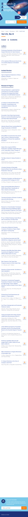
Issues (7, 31)
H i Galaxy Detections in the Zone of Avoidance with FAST (10, 362)
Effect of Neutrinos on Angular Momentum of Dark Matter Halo (11, 352)
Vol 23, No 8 (22, 31)
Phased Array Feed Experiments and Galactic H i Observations (10, 295)
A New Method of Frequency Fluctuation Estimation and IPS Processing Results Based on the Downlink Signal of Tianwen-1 (11, 329)
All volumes (12, 31)
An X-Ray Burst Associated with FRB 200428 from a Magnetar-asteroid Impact (11, 239)
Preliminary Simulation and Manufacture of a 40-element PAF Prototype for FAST (11, 179)
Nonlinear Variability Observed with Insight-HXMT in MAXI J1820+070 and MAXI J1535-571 (10, 342)
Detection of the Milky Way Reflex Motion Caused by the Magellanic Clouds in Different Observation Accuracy (11, 252)
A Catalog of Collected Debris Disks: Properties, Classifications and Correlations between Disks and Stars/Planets (10, 105)
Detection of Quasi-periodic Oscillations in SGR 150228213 (11, 270)
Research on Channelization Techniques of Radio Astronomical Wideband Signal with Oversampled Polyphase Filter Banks (11, 208)
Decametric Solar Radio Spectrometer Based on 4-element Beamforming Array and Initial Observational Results (11, 117)
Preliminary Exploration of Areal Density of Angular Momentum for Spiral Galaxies (11, 51)
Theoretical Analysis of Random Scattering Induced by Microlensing (11, 198)
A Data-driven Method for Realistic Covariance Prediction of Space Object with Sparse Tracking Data (10, 229)
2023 (17, 31)
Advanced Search (22, 21)
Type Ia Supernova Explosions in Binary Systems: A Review (11, 75)
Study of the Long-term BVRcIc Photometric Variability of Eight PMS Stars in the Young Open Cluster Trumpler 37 (11, 148)
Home (2, 31)
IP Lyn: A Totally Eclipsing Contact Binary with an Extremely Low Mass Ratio (11, 218)
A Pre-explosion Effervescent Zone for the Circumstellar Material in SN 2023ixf (11, 61)
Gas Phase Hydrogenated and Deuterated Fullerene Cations (11, 306)
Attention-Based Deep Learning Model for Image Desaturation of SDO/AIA (11, 127)
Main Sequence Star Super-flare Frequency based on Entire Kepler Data (10, 262)
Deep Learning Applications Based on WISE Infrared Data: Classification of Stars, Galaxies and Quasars (10, 188)
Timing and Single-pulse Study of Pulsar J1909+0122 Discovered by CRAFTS (11, 315)
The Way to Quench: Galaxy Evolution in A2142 (11, 158)
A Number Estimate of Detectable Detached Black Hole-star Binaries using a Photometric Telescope (11, 169)
